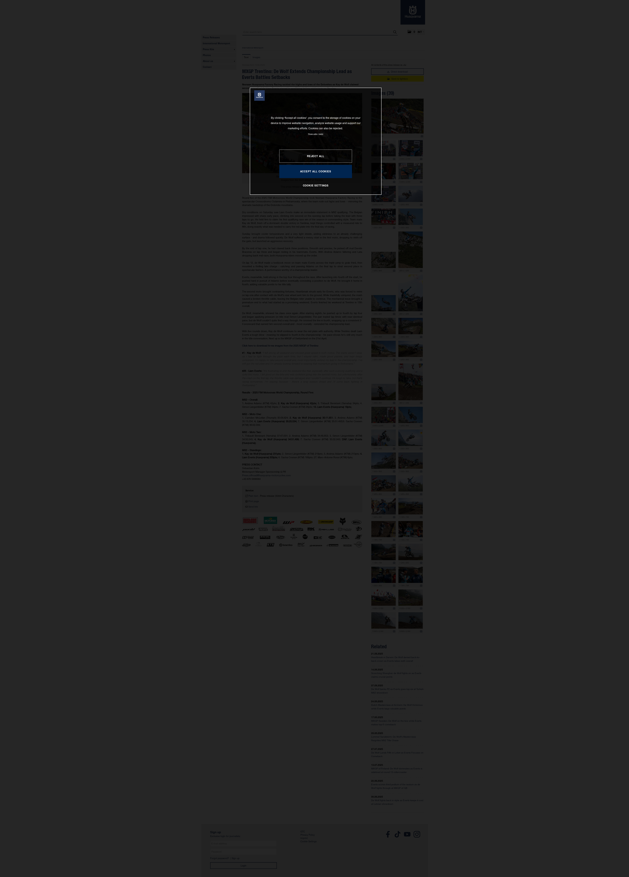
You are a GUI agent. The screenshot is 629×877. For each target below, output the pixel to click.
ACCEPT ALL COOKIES (315, 171)
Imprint (320, 134)
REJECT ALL (315, 156)
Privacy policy (313, 134)
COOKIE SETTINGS (316, 185)
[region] (315, 141)
